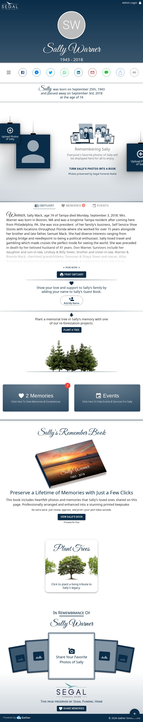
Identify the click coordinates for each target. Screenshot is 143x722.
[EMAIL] (92, 72)
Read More (71, 267)
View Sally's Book (72, 516)
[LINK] (134, 72)
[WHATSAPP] (64, 72)
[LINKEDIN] (78, 72)
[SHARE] (120, 72)
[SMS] (106, 72)
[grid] (71, 158)
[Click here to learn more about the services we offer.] (71, 690)
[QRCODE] (9, 72)
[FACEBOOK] (22, 72)
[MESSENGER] (36, 72)
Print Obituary (73, 274)
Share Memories (73, 708)
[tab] (44, 205)
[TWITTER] (50, 72)
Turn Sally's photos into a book (92, 168)
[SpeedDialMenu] (135, 714)
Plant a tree (71, 330)
